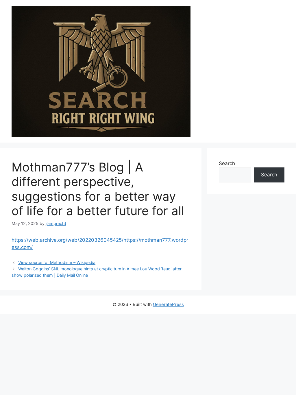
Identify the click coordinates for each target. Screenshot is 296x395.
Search (227, 163)
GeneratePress (168, 304)
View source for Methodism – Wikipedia (56, 262)
